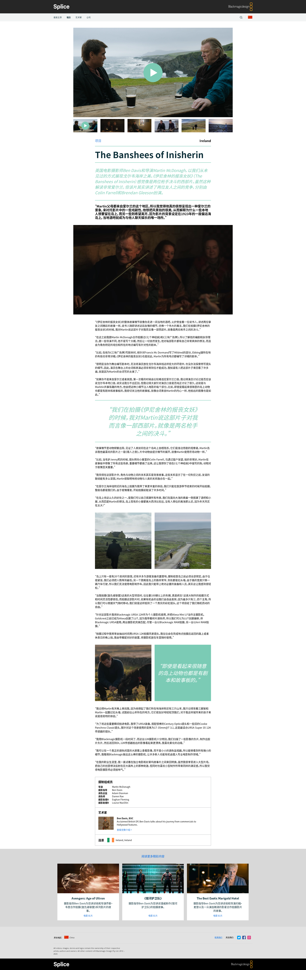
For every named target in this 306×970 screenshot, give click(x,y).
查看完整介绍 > (124, 829)
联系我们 (218, 937)
